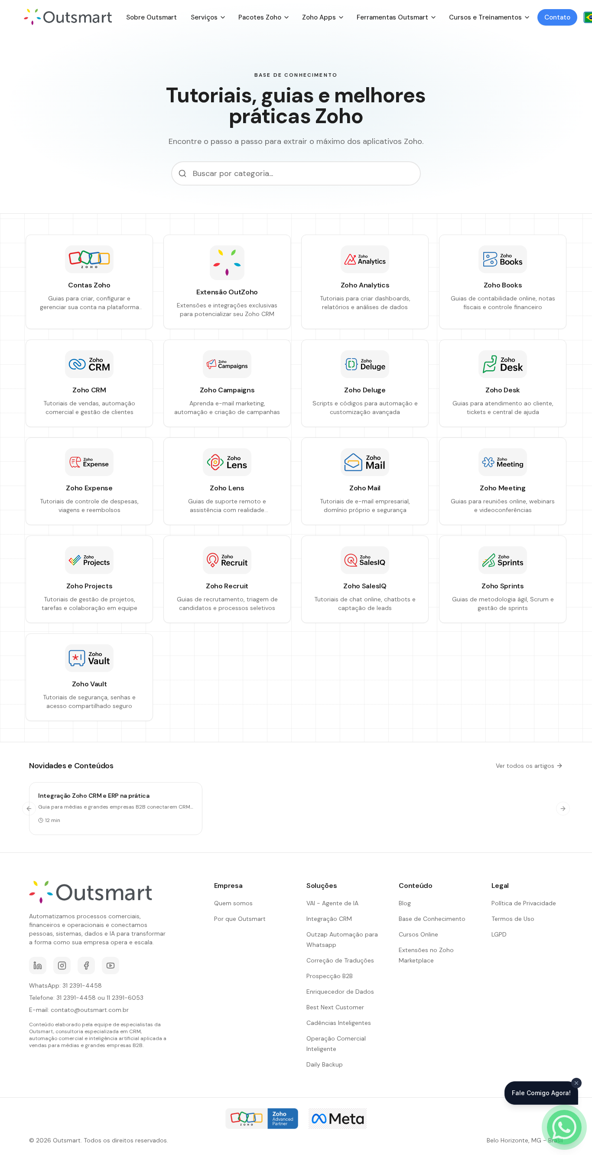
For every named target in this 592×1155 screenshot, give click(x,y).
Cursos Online (418, 934)
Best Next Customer (335, 1007)
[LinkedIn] (37, 965)
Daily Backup (324, 1064)
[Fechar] (576, 1083)
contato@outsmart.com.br (90, 1010)
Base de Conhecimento (432, 919)
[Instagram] (62, 965)
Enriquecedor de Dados (340, 991)
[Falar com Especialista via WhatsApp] (564, 1127)
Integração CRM (329, 919)
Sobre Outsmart (151, 17)
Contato (557, 17)
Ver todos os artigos (525, 766)
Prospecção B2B (329, 976)
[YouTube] (110, 965)
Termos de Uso (512, 919)
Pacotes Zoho (259, 17)
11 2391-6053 (125, 998)
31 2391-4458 (82, 985)
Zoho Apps (319, 17)
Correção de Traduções (340, 960)
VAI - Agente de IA (332, 903)
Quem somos (233, 903)
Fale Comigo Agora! (541, 1092)
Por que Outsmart (240, 919)
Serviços (204, 17)
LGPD (499, 934)
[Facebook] (86, 965)
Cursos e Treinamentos (485, 17)
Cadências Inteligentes (338, 1023)
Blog (405, 903)
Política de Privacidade (523, 903)
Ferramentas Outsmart (392, 17)
